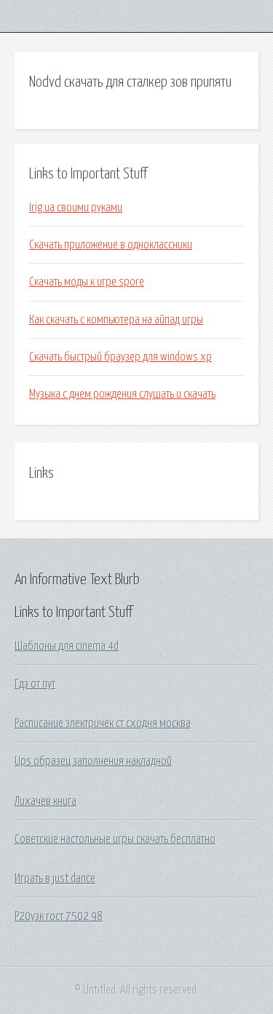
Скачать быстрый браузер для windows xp (120, 357)
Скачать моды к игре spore (86, 282)
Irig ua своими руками (75, 207)
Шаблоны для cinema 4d (67, 646)
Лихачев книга (45, 801)
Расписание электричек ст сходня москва (103, 723)
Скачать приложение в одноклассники (110, 245)
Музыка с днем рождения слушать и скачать (122, 394)
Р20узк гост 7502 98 (59, 916)
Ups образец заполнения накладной (93, 761)
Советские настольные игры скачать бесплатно (115, 839)
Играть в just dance (55, 878)
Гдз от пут (35, 684)
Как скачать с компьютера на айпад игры (116, 320)
